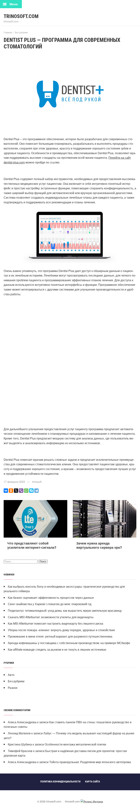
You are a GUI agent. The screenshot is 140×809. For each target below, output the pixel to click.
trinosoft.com (21, 16)
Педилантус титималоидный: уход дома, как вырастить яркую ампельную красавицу (65, 610)
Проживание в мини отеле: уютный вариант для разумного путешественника (60, 636)
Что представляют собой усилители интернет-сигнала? (31, 545)
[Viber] (21, 490)
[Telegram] (36, 490)
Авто (11, 675)
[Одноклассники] (11, 490)
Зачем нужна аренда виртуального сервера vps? (99, 545)
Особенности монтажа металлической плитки (75, 744)
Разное (13, 688)
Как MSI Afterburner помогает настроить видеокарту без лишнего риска (55, 623)
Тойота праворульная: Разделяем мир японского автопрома (90, 762)
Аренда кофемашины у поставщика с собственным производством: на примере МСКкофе (69, 643)
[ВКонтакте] (6, 490)
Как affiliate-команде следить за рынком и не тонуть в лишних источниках (57, 649)
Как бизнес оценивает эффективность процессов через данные (51, 597)
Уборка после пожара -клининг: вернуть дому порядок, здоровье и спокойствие (61, 630)
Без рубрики (16, 681)
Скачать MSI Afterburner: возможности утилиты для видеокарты (51, 617)
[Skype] (31, 490)
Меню (13, 4)
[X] (16, 490)
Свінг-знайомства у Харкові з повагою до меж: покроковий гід (49, 604)
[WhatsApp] (26, 490)
